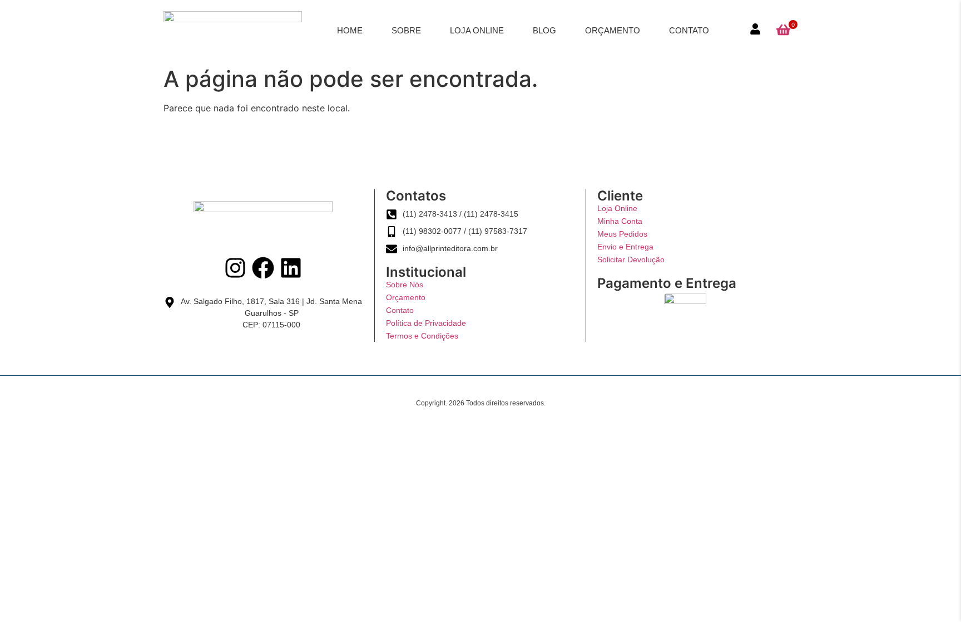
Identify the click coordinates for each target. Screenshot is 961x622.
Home (350, 30)
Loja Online (477, 30)
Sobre (406, 30)
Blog (544, 30)
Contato (689, 30)
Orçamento (612, 30)
